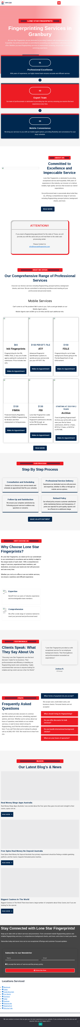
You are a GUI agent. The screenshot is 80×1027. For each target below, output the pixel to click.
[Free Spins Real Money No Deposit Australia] (40, 834)
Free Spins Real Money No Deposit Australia (22, 851)
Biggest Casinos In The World (15, 899)
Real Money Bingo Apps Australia (16, 803)
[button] (59, 2)
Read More (6, 814)
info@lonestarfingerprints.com (39, 247)
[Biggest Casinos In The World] (40, 882)
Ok (40, 1024)
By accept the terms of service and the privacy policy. (25, 964)
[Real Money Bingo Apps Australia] (40, 785)
